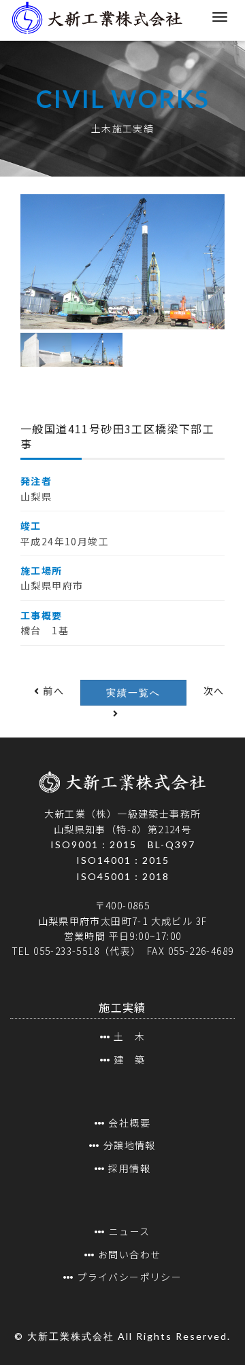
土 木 (129, 1036)
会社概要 (129, 1122)
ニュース (129, 1231)
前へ (52, 690)
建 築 (129, 1059)
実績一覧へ (133, 692)
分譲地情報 (129, 1145)
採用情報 (129, 1168)
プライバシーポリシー (129, 1277)
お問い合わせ (129, 1254)
